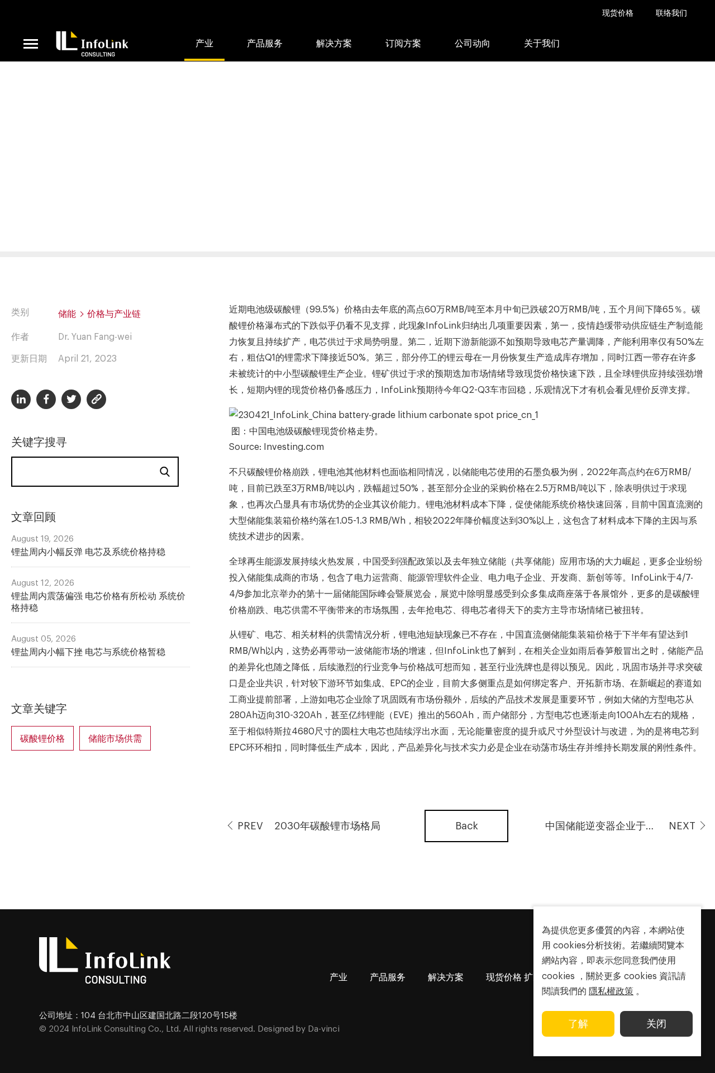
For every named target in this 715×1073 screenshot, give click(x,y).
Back (466, 826)
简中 (574, 72)
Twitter (71, 399)
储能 (67, 314)
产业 (204, 43)
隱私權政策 (611, 991)
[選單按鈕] (30, 43)
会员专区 (641, 72)
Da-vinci (324, 1029)
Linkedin (21, 399)
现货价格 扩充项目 (523, 977)
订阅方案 (403, 43)
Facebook (46, 399)
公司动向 (472, 43)
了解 (578, 1024)
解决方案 (334, 43)
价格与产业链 (114, 314)
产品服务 (388, 977)
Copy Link (96, 399)
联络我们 (671, 13)
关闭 (656, 1024)
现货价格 (617, 13)
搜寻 (165, 472)
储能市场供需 (115, 738)
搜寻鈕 (606, 72)
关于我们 (542, 43)
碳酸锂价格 (42, 738)
